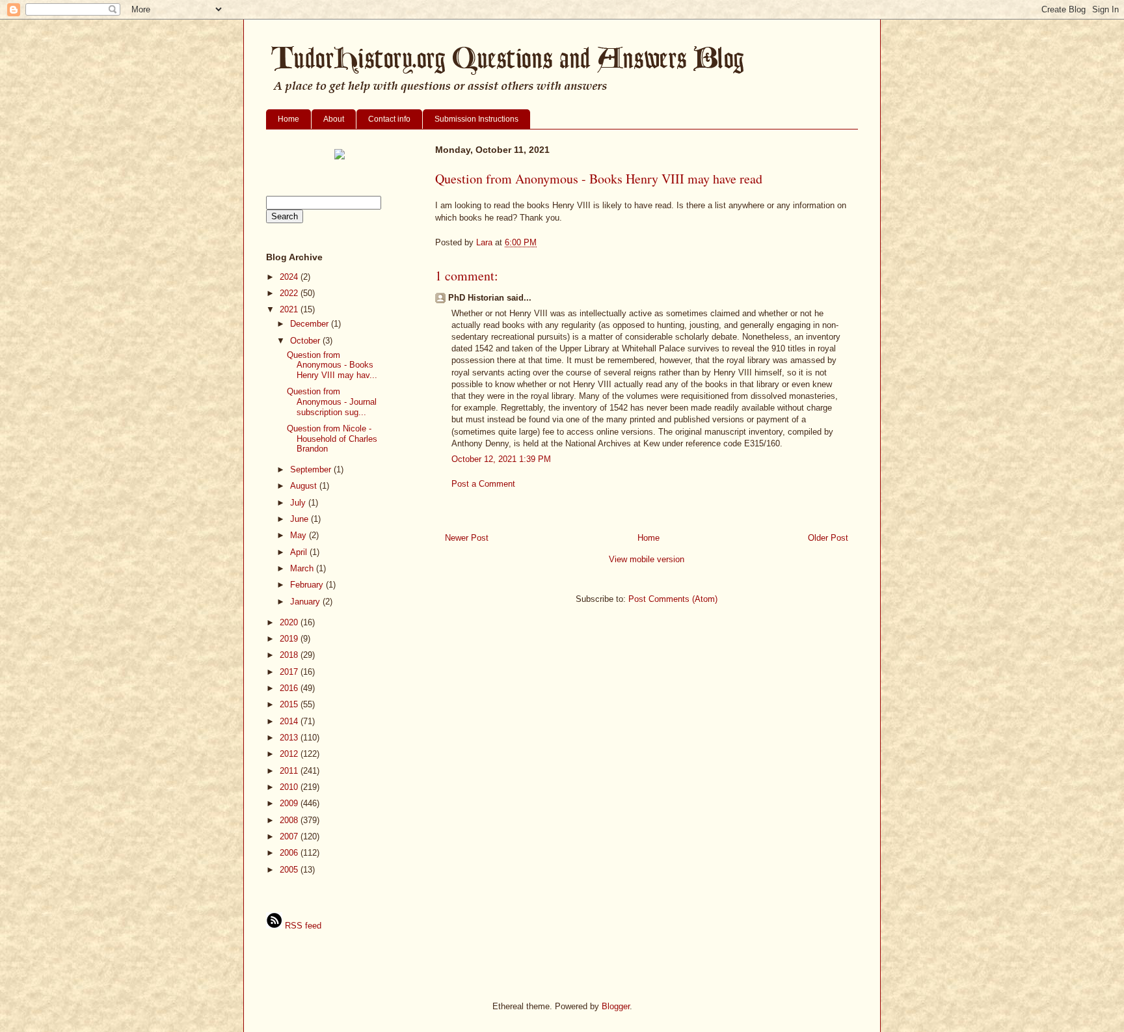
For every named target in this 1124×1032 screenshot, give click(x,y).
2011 (290, 771)
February (308, 585)
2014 (290, 721)
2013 (290, 737)
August (304, 486)
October (306, 341)
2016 (290, 688)
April (300, 552)
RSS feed (301, 925)
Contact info (389, 119)
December (310, 324)
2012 (290, 754)
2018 (290, 655)
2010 (290, 787)
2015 (290, 704)
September (312, 469)
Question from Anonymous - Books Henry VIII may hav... (332, 365)
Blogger (616, 1006)
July (299, 503)
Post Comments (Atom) (672, 599)
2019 (290, 639)
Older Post (828, 538)
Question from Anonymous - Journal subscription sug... (332, 401)
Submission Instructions (476, 119)
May (299, 535)
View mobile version (646, 559)
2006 (290, 853)
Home (288, 119)
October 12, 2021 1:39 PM (501, 459)
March (303, 568)
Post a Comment (483, 484)
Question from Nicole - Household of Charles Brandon (332, 439)
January (306, 601)
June (300, 519)
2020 (290, 622)
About (333, 119)
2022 (290, 293)
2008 (290, 820)
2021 (290, 309)
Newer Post (466, 538)
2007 (290, 836)
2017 (290, 672)
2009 (290, 803)
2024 (290, 277)
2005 (290, 870)
